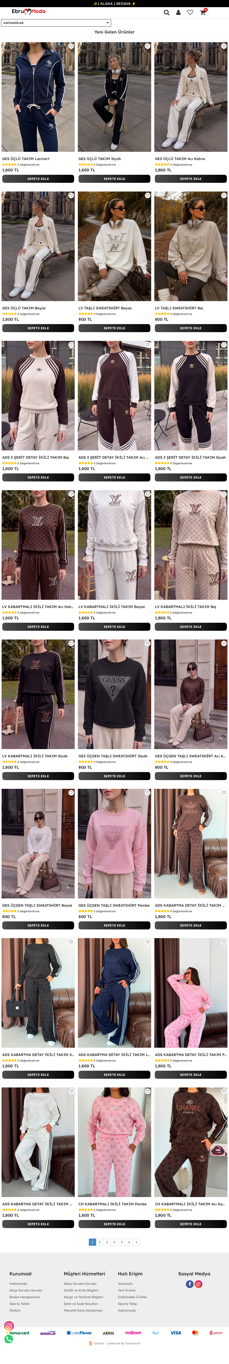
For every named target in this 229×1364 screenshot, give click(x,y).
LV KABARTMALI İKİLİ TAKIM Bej (185, 606)
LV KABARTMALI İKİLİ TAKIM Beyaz (111, 606)
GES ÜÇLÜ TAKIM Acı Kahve (180, 158)
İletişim (15, 1310)
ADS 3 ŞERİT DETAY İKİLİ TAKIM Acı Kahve (114, 457)
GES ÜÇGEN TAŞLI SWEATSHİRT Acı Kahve (191, 756)
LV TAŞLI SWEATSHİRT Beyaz (105, 308)
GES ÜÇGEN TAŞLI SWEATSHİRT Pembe (114, 905)
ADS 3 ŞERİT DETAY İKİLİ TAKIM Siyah (190, 457)
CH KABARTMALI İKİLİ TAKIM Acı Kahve (191, 1204)
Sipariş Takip (127, 1304)
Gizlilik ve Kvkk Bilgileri (81, 1290)
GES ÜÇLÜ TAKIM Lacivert (25, 158)
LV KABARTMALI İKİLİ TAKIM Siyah (35, 756)
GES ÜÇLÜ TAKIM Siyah (99, 158)
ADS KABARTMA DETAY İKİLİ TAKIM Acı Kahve (191, 905)
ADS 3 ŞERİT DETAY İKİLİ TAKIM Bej (35, 457)
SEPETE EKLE (38, 179)
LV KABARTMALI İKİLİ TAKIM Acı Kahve (38, 606)
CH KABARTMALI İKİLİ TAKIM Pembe (112, 1204)
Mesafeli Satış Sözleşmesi (83, 1310)
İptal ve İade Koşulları (81, 1304)
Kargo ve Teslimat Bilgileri (83, 1297)
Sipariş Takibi (19, 1304)
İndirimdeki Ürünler (132, 1297)
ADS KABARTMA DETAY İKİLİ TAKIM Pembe (191, 1054)
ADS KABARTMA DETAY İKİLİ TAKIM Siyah (38, 1054)
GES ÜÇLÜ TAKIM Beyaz (24, 308)
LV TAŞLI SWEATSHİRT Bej (179, 308)
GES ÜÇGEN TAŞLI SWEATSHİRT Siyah (113, 756)
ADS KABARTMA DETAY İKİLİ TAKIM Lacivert (114, 1054)
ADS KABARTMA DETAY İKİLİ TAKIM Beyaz (38, 1204)
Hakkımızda (127, 1310)
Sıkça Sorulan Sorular (25, 1290)
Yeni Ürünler (127, 1290)
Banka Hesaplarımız (24, 1297)
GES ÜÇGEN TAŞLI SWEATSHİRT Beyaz (37, 905)
